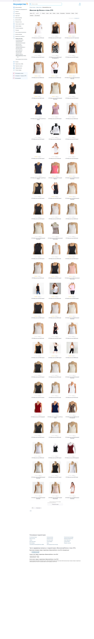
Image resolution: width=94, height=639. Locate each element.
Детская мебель (18, 7)
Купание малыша (18, 34)
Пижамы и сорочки (19, 54)
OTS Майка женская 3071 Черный (37, 397)
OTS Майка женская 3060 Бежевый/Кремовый (72, 318)
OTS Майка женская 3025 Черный (37, 218)
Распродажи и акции (19, 73)
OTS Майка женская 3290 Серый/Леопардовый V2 (55, 58)
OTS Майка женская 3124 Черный (71, 158)
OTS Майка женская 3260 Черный (37, 198)
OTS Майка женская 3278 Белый (38, 37)
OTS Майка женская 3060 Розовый (71, 298)
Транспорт (17, 15)
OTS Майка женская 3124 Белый (55, 158)
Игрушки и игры (18, 21)
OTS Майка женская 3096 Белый (38, 457)
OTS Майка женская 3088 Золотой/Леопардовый (72, 417)
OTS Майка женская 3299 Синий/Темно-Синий (38, 178)
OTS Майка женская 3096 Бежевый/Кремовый (38, 478)
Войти (80, 4)
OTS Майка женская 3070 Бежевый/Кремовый (72, 377)
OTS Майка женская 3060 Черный (37, 317)
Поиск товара (30, 4)
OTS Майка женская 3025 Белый (55, 218)
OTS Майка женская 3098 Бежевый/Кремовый (72, 498)
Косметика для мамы (20, 40)
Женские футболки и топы (21, 55)
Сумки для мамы (19, 52)
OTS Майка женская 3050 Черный (71, 258)
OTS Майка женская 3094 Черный (37, 437)
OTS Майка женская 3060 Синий (38, 98)
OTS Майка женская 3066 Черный (37, 357)
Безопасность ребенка (19, 36)
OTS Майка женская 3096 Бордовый (72, 457)
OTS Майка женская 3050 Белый (38, 77)
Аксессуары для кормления (20, 32)
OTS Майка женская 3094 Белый (55, 437)
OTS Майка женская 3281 (35, 552)
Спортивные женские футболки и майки (37, 544)
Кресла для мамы (19, 51)
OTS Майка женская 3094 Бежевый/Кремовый (72, 438)
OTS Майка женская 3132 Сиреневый (72, 37)
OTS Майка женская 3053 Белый (55, 298)
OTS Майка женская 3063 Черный (54, 338)
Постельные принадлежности (21, 9)
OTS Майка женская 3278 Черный (71, 98)
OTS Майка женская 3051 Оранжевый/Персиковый (72, 278)
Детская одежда (18, 17)
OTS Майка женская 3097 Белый (72, 477)
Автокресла (17, 13)
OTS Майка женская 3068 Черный (54, 357)
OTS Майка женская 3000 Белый (55, 77)
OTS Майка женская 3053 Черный (37, 298)
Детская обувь (18, 19)
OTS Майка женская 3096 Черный (54, 457)
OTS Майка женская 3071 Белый (55, 397)
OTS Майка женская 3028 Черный (37, 57)
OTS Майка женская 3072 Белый (72, 397)
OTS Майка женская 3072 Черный (71, 139)
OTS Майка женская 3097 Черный (54, 477)
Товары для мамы (18, 38)
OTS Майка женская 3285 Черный (71, 57)
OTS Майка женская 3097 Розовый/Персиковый (55, 498)
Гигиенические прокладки (21, 42)
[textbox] (45, 4)
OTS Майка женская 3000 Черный (54, 198)
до (36, 13)
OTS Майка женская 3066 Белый (72, 338)
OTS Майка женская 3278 (35, 551)
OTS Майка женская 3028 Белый (72, 218)
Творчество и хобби (19, 63)
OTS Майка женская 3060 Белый (55, 317)
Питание (17, 30)
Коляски (17, 11)
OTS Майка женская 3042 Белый (55, 258)
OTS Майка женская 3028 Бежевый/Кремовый (38, 239)
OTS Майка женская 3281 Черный (54, 37)
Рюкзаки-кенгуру (19, 45)
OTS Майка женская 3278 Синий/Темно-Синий (38, 119)
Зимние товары (18, 26)
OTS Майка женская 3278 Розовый (54, 118)
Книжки (16, 61)
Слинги (31, 540)
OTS (18, 57)
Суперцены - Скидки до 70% (20, 75)
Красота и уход (19, 44)
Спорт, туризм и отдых (19, 23)
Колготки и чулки (19, 48)
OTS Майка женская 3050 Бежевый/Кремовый (72, 178)
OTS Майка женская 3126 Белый (55, 139)
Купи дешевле (18, 78)
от (32, 13)
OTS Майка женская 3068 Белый (72, 357)
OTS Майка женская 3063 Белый (38, 338)
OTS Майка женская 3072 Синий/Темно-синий (55, 417)
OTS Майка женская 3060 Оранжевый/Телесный (72, 78)
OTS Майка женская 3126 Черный (37, 139)
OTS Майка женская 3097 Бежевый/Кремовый (38, 498)
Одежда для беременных (20, 47)
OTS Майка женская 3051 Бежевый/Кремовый (55, 99)
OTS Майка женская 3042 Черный (37, 258)
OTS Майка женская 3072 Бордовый (38, 416)
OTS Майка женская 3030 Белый (72, 238)
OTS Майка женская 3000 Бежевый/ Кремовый (72, 199)
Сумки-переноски (67, 540)
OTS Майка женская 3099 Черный (37, 158)
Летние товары (18, 70)
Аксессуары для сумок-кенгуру (21, 59)
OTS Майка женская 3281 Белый (72, 118)
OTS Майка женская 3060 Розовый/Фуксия (55, 178)
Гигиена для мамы (19, 41)
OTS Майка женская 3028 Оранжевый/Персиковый (55, 239)
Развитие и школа (18, 65)
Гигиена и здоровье (19, 28)
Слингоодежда (49, 541)
